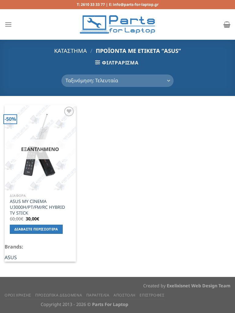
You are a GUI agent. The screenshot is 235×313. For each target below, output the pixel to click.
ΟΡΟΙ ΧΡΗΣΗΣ (18, 295)
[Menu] (8, 24)
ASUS (11, 257)
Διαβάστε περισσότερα (36, 229)
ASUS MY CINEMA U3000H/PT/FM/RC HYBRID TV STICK (37, 207)
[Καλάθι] (226, 24)
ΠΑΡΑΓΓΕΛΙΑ (98, 295)
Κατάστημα (70, 50)
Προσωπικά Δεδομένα (58, 295)
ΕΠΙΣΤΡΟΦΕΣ (152, 295)
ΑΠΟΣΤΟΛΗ (125, 295)
